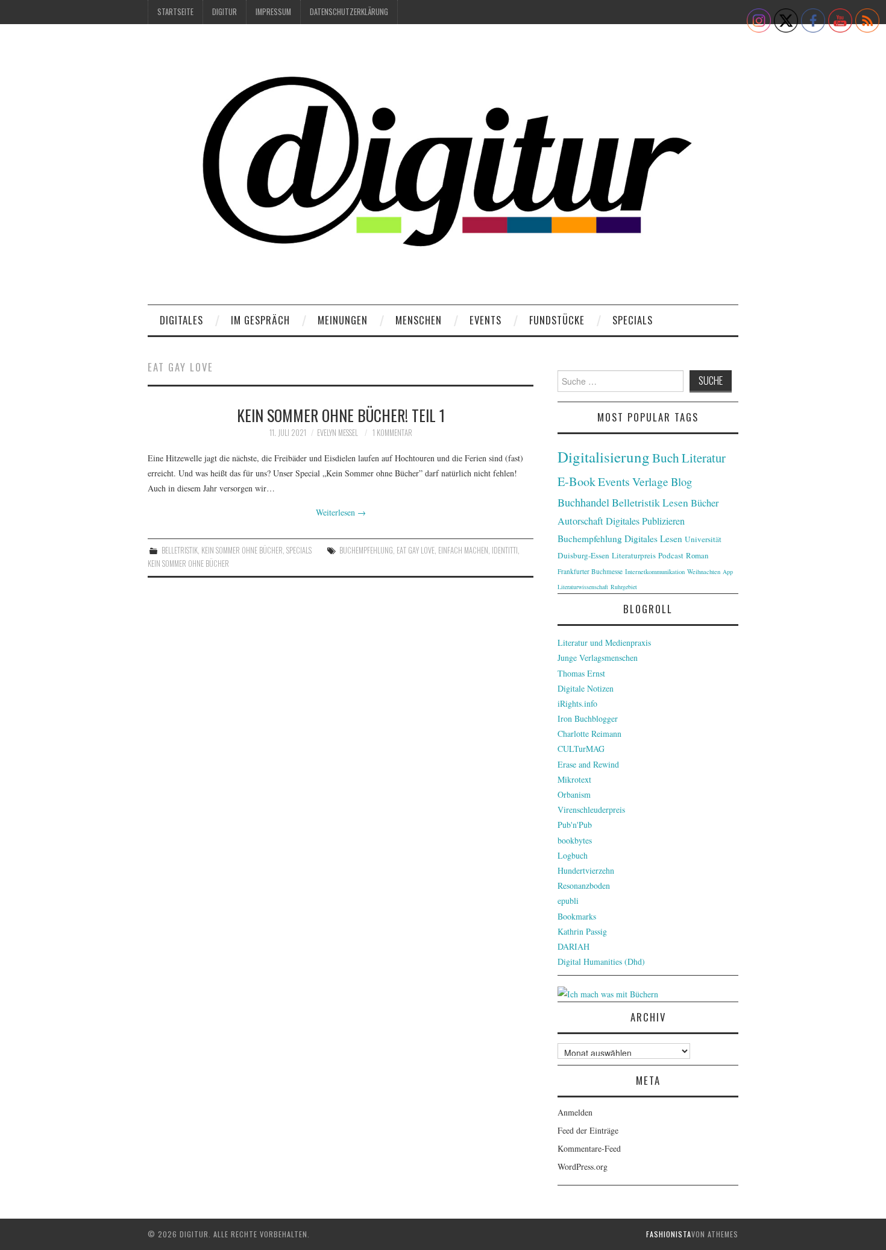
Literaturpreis (634, 555)
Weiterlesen (341, 512)
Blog (681, 481)
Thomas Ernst (581, 673)
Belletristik (180, 550)
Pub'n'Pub (575, 824)
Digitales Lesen (653, 538)
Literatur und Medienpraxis (604, 642)
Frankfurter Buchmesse (590, 571)
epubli (568, 900)
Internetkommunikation (655, 571)
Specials (632, 319)
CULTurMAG (581, 748)
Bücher (705, 503)
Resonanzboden (584, 885)
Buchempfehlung (366, 550)
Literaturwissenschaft (583, 586)
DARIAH (573, 946)
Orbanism (574, 794)
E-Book (576, 481)
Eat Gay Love (416, 550)
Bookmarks (577, 916)
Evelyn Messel (337, 432)
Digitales (181, 319)
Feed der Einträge (588, 1130)
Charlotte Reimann (589, 733)
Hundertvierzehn (586, 870)
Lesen (675, 503)
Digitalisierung (604, 457)
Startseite (175, 11)
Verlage (650, 481)
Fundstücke (557, 319)
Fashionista (668, 1234)
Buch (665, 457)
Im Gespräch (260, 319)
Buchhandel (583, 502)
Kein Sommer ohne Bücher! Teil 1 (341, 414)
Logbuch (573, 855)
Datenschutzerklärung (349, 11)
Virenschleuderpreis (591, 809)
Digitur (224, 11)
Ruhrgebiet (624, 586)
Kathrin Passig (582, 931)
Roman (697, 555)
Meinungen (343, 319)
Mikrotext (574, 779)
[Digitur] (443, 168)
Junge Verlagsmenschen (598, 657)
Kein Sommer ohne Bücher (242, 550)
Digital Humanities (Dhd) (601, 961)
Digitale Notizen (586, 688)
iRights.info (577, 703)
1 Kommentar (392, 432)
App (728, 571)
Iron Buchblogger (588, 718)
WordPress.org (583, 1166)
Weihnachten (703, 571)
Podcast (670, 555)
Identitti (505, 550)
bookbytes (575, 840)
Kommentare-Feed (589, 1148)
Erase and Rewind (588, 764)
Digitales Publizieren (645, 521)
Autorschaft (580, 521)
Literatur (704, 457)
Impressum (273, 11)
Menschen (418, 319)
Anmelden (575, 1112)
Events (485, 319)
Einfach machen (463, 550)
